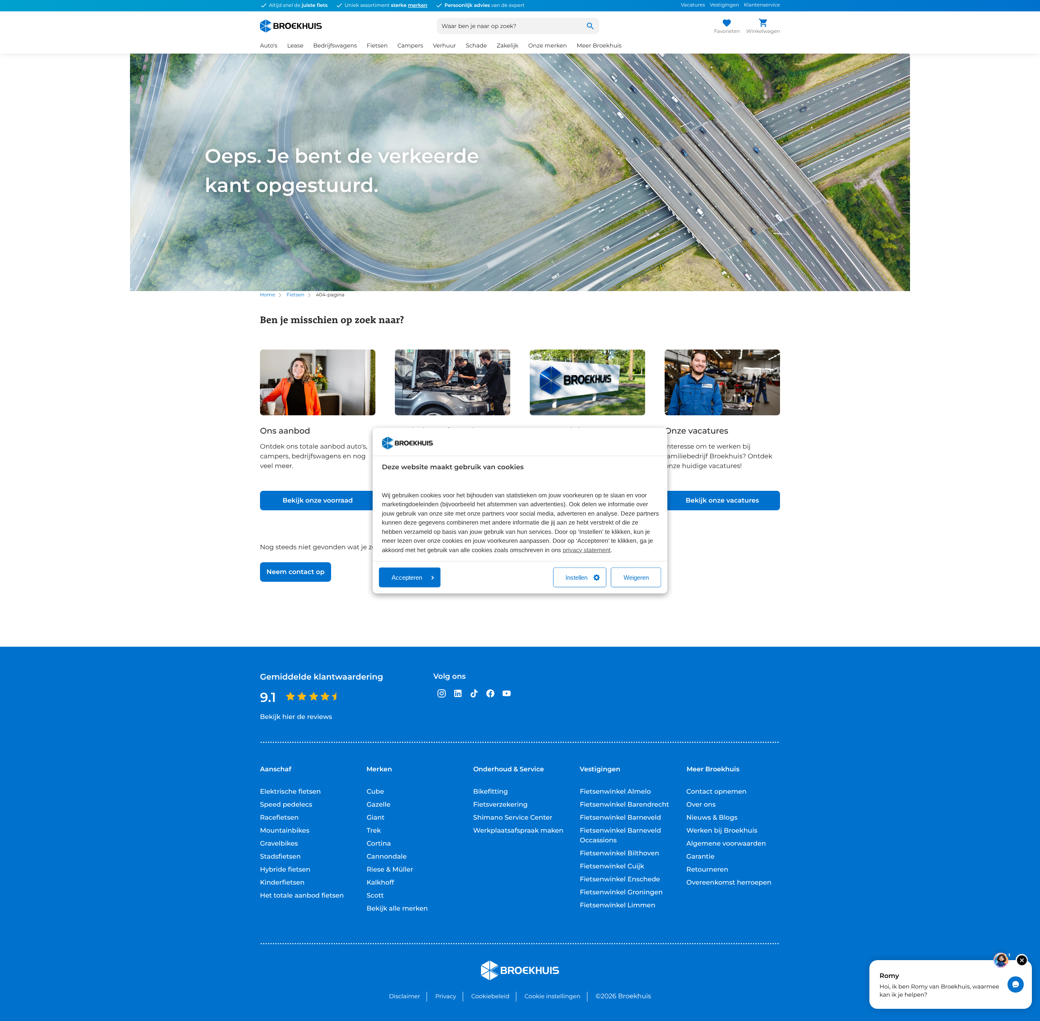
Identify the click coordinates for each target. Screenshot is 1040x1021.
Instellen (576, 577)
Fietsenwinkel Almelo (615, 792)
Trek (373, 831)
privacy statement (587, 549)
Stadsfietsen (280, 857)
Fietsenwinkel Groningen (621, 892)
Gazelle (378, 805)
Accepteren (407, 577)
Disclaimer (404, 996)
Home (267, 295)
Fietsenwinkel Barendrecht (624, 805)
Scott (375, 896)
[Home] (291, 25)
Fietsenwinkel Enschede (620, 879)
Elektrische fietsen (290, 792)
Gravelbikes (279, 844)
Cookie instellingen (552, 996)
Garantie (701, 857)
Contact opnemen (717, 792)
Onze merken (547, 45)
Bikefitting (490, 792)
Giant (375, 818)
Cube (375, 792)
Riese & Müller (389, 870)
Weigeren (636, 577)
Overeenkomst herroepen (729, 883)
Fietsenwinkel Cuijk (612, 866)
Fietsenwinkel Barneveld (620, 818)
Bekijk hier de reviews (296, 717)
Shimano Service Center (512, 818)
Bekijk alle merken (397, 909)
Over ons (701, 805)
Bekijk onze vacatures (722, 501)
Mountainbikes (284, 831)
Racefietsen (279, 818)
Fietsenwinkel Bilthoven (619, 853)
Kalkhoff (380, 883)
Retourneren (707, 870)
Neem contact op (295, 572)
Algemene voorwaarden (726, 844)
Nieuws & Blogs (712, 818)
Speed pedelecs (286, 805)
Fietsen (295, 295)
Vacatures (693, 5)
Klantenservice (762, 5)
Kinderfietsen (282, 883)
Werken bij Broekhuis (722, 831)
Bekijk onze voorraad (317, 501)
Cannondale (386, 857)
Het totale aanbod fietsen (302, 896)
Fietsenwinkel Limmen (617, 905)
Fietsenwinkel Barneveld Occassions (620, 835)
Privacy (445, 996)
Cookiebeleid (490, 996)
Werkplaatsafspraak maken (518, 831)
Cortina (378, 844)
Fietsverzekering (500, 805)
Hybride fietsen (285, 870)
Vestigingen (724, 5)
